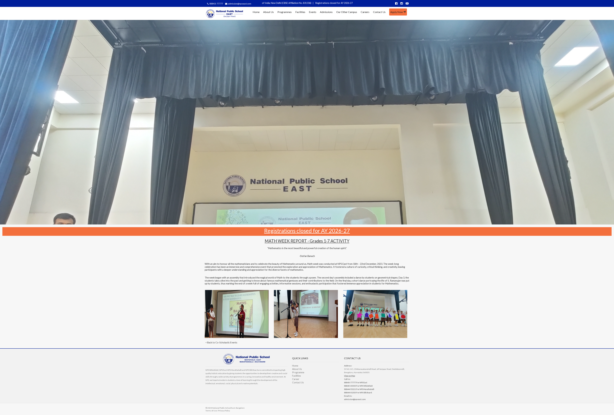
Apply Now (396, 11)
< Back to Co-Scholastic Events (221, 342)
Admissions (326, 11)
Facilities (300, 11)
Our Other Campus (346, 11)
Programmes (284, 11)
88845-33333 (350, 386)
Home (256, 11)
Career (295, 379)
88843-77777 (216, 3)
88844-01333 (350, 392)
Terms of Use (211, 410)
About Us (268, 11)
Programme (298, 372)
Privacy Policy (224, 410)
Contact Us (379, 11)
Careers (365, 11)
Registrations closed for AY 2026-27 (272, 3)
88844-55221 (350, 389)
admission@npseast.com (239, 3)
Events (312, 11)
